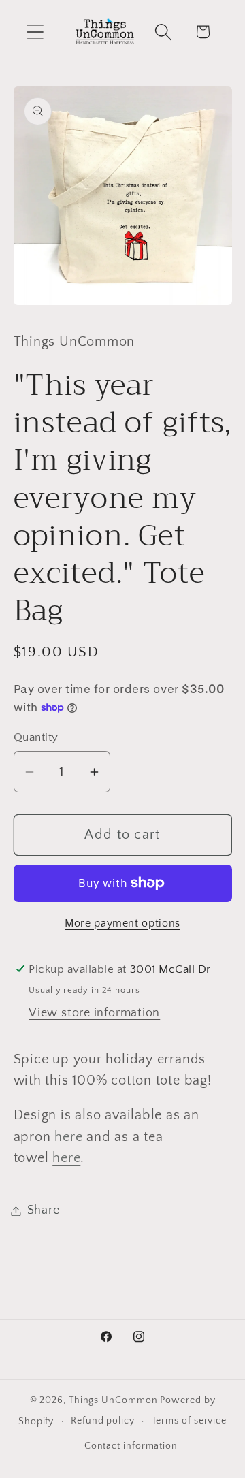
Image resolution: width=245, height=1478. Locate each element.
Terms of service (189, 1420)
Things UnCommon (113, 1400)
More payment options (122, 923)
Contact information (131, 1446)
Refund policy (103, 1420)
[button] (35, 31)
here (68, 1136)
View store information (94, 1013)
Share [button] (43, 1210)
